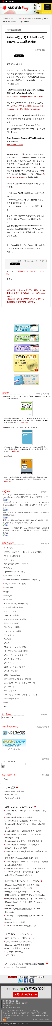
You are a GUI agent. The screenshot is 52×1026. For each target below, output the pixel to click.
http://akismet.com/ (15, 145)
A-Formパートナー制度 (15, 922)
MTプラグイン (9, 548)
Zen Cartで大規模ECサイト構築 (18, 817)
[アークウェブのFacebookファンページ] (26, 980)
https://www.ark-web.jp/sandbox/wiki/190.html (26, 96)
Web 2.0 (7, 643)
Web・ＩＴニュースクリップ (15, 655)
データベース (9, 635)
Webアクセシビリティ (12, 659)
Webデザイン (9, 663)
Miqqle (6, 592)
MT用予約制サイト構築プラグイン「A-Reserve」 (26, 898)
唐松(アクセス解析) (11, 623)
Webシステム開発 (12, 798)
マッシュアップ (10, 611)
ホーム (6, 19)
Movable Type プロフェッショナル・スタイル (20, 427)
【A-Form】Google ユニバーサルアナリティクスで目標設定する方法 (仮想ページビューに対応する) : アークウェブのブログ (26, 504)
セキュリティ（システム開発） (16, 619)
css (9, 1018)
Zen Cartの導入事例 (13, 865)
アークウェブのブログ (26, 13)
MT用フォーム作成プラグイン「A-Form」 (23, 892)
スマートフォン (10, 560)
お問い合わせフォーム (25, 994)
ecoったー (8, 599)
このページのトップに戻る (43, 1019)
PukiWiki (28, 19)
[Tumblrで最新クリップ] (31, 980)
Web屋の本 (8, 456)
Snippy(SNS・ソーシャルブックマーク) (19, 683)
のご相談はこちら (20, 364)
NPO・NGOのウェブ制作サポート (19, 938)
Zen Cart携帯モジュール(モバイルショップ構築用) (26, 862)
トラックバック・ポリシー (11, 1007)
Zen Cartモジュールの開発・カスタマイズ (23, 821)
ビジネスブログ (17, 19)
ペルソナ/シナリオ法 (14, 952)
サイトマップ (7, 1005)
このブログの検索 (8, 761)
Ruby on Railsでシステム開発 (17, 945)
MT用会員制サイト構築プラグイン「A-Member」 (26, 895)
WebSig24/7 (8, 596)
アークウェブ (9, 687)
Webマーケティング (12, 699)
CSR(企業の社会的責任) (13, 607)
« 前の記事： (26, 293)
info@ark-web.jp (42, 1015)
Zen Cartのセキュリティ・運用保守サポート (24, 841)
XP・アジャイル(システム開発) (16, 651)
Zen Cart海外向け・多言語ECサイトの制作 (23, 831)
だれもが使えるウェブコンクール (17, 564)
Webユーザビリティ (12, 671)
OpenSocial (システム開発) (14, 572)
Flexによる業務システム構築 (17, 948)
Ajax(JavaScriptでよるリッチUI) (18, 942)
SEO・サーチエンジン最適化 (15, 647)
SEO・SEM (10, 955)
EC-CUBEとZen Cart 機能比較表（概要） (22, 858)
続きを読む (25, 422)
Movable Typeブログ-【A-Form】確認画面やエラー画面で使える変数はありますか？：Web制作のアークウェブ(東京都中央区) (26, 530)
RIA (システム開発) (11, 615)
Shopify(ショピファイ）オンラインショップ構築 (23, 552)
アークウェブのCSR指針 (15, 967)
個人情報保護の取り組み (11, 1001)
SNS (6, 707)
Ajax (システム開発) (11, 627)
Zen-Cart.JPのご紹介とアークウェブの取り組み (25, 868)
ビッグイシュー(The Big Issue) (16, 603)
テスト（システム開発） (13, 631)
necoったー (8, 588)
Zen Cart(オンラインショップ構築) (17, 679)
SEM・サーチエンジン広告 (14, 667)
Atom (6, 779)
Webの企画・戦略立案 (14, 791)
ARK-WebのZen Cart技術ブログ (18, 875)
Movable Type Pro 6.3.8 (19, 1024)
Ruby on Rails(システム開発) (15, 584)
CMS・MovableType (12, 675)
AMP (6, 703)
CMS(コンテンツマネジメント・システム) (20, 695)
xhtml (5, 1018)
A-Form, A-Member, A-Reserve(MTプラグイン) (22, 580)
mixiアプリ (8, 568)
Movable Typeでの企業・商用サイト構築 (22, 885)
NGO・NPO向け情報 (12, 556)
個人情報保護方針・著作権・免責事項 (15, 1003)
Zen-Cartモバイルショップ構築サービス (22, 872)
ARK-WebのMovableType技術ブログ (20, 926)
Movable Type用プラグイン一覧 (18, 888)
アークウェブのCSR (12, 576)
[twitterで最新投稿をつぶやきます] (20, 980)
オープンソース (10, 691)
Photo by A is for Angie (45, 12)
